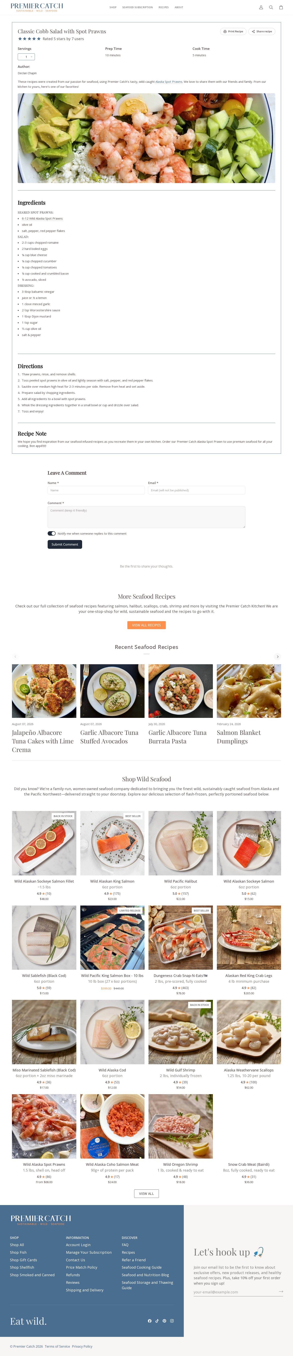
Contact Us (75, 1259)
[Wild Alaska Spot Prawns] (44, 1126)
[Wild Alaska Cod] (112, 1032)
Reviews (73, 1282)
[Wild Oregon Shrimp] (180, 1126)
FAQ (125, 1244)
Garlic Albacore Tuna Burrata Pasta (177, 736)
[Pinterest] (164, 1321)
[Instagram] (172, 1321)
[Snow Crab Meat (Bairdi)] (249, 1126)
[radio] (20, 39)
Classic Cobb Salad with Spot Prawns (62, 31)
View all (146, 1193)
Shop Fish (18, 1252)
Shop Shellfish (22, 1267)
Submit (229, 696)
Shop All (17, 1244)
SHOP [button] (14, 1238)
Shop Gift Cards (23, 1259)
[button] (113, 7)
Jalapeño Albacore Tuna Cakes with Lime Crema (43, 741)
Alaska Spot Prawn (209, 441)
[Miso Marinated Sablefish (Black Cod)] (44, 1032)
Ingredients (31, 202)
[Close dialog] (283, 636)
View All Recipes (146, 625)
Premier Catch (24, 1346)
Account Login (78, 1244)
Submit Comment (65, 544)
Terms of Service (57, 1346)
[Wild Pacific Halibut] (180, 843)
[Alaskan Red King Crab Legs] (249, 938)
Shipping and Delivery (84, 1290)
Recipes (128, 1252)
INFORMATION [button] (77, 1238)
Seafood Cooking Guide (142, 1267)
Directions (30, 366)
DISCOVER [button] (129, 1238)
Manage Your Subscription (89, 1252)
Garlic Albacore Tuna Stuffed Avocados (109, 736)
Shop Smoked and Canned (32, 1274)
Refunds (73, 1274)
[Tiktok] (157, 1321)
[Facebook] (149, 1321)
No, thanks (229, 717)
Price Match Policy (81, 1267)
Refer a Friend (134, 1259)
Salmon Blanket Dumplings (239, 736)
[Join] (279, 1291)
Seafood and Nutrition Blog (145, 1274)
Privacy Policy (82, 1346)
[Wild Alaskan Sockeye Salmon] (249, 843)
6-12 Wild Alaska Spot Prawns (42, 218)
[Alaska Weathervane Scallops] (249, 1032)
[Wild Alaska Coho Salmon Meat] (112, 1126)
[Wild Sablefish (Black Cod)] (44, 938)
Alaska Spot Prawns (168, 82)
